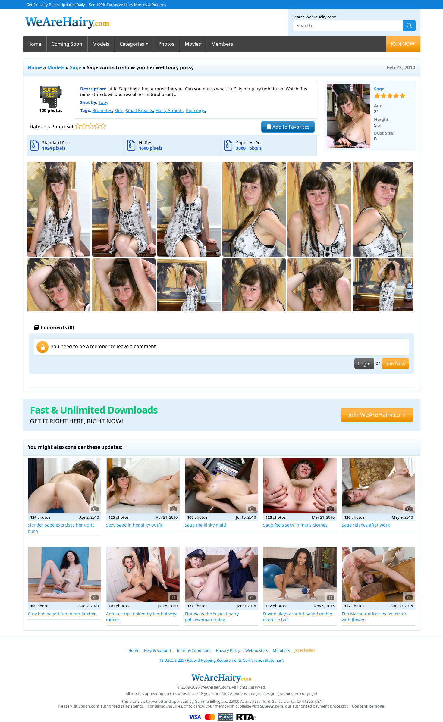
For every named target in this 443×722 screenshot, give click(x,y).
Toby (103, 102)
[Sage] (349, 116)
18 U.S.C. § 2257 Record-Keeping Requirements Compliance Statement (221, 660)
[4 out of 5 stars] (97, 126)
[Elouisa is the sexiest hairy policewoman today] (221, 574)
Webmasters (256, 650)
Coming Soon (67, 44)
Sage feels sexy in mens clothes (295, 525)
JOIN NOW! (403, 44)
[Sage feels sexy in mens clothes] (300, 486)
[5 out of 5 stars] (103, 126)
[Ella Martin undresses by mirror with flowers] (378, 574)
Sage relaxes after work (366, 525)
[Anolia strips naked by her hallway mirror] (143, 574)
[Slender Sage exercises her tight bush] (64, 486)
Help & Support (157, 650)
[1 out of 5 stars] (78, 126)
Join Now (395, 363)
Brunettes (102, 110)
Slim (119, 110)
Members (222, 44)
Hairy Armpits (170, 110)
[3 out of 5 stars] (90, 126)
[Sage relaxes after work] (378, 486)
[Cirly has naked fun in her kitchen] (64, 574)
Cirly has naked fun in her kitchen (62, 614)
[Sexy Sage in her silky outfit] (143, 486)
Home (34, 44)
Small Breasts (139, 110)
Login (364, 363)
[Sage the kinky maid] (221, 486)
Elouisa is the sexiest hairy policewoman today (212, 617)
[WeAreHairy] (221, 678)
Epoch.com (88, 706)
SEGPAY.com (271, 706)
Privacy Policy (228, 650)
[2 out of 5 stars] (84, 126)
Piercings (195, 110)
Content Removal (368, 706)
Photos (166, 44)
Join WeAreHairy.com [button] (377, 415)
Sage (75, 67)
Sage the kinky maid (205, 525)
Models (101, 44)
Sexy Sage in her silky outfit (134, 525)
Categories (132, 44)
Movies (193, 44)
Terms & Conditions (193, 650)
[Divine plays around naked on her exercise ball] (300, 574)
